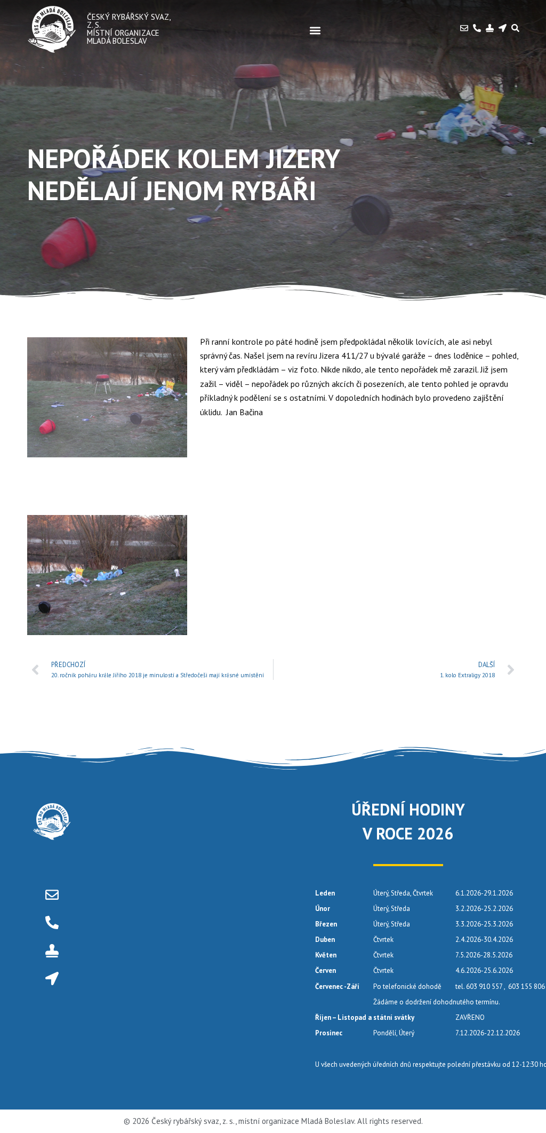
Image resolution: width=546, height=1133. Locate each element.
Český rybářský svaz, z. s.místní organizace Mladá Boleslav (128, 29)
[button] (315, 30)
